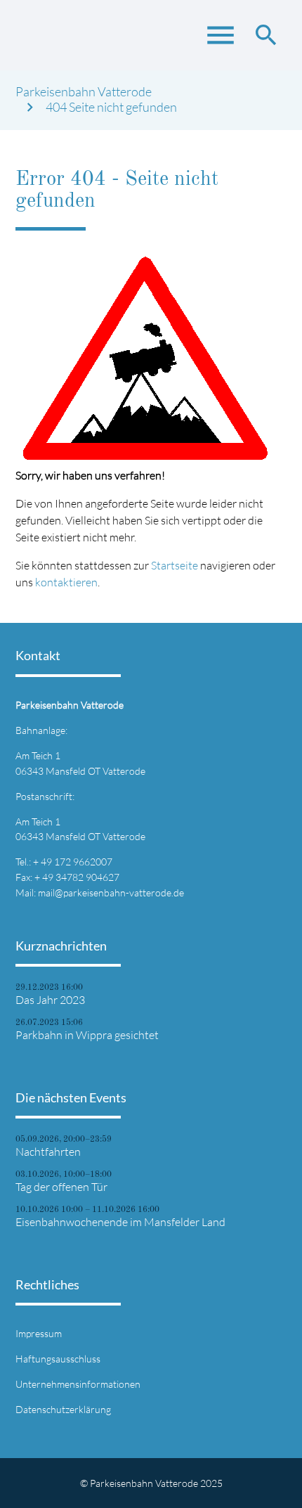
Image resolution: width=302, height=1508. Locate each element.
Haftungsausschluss (57, 1359)
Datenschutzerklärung (63, 1409)
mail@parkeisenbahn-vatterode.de (111, 892)
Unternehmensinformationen (77, 1384)
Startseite (174, 565)
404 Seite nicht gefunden (111, 107)
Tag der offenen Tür (61, 1186)
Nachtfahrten (48, 1151)
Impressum (38, 1333)
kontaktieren (66, 582)
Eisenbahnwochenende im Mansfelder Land (120, 1221)
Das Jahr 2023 (50, 999)
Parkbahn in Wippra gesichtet (87, 1034)
